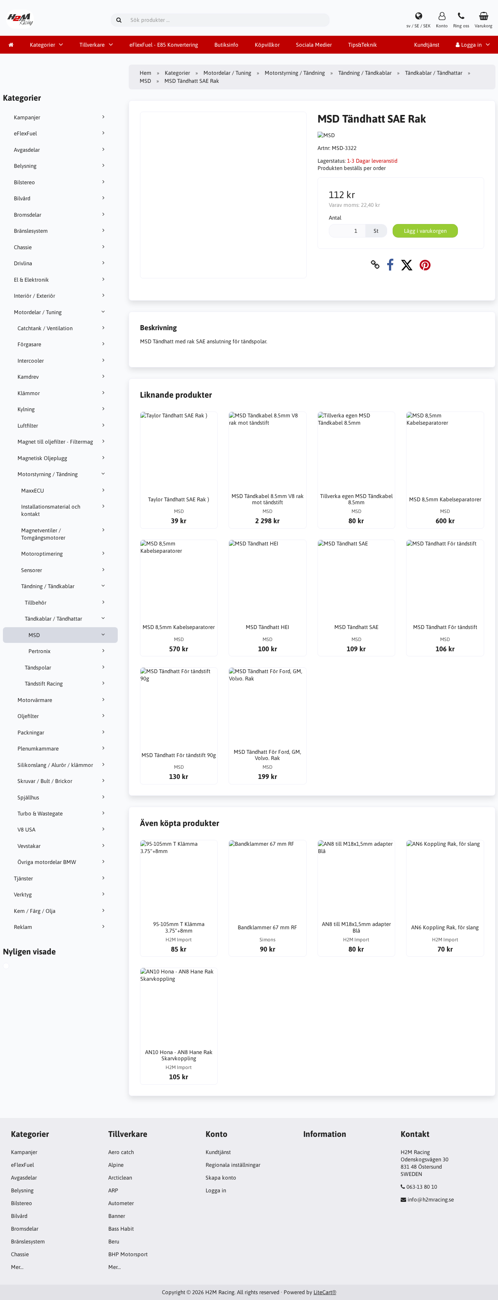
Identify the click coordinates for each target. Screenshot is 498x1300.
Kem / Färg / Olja (34, 911)
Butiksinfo (226, 45)
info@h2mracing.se (431, 1199)
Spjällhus (28, 797)
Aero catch (121, 1152)
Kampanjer (27, 117)
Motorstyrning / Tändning (47, 474)
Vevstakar (28, 846)
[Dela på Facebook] (390, 264)
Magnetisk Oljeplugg (42, 458)
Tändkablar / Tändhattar (53, 619)
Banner (116, 1216)
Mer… (17, 1267)
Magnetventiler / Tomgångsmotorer (43, 534)
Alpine (116, 1165)
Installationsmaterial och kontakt (50, 510)
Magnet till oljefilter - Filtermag (55, 442)
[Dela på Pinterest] (425, 264)
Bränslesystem (31, 231)
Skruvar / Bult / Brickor (44, 781)
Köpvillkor (267, 45)
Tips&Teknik (362, 45)
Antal (335, 218)
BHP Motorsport (128, 1254)
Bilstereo (24, 182)
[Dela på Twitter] (407, 264)
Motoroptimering (42, 554)
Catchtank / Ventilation (45, 328)
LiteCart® (325, 1292)
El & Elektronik (31, 280)
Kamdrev (28, 377)
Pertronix (39, 651)
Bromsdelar (27, 215)
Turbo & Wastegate (40, 813)
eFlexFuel (25, 133)
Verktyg (23, 894)
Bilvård (22, 198)
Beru (113, 1241)
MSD (34, 635)
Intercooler (30, 361)
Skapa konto (221, 1177)
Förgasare (29, 344)
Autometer (121, 1203)
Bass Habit (121, 1229)
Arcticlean (120, 1177)
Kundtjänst (426, 45)
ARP (113, 1190)
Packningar (30, 732)
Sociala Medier (314, 45)
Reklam (23, 927)
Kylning (26, 409)
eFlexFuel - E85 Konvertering (163, 45)
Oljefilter (28, 716)
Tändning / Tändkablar (47, 586)
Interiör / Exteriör (34, 296)
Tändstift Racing (44, 683)
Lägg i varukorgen (425, 231)
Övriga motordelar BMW (46, 862)
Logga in (216, 1190)
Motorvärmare (34, 700)
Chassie (23, 247)
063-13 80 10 (421, 1187)
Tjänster (23, 878)
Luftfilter (27, 426)
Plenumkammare (38, 748)
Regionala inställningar (233, 1165)
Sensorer (31, 570)
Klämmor (28, 393)
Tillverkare (92, 45)
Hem (145, 73)
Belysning (25, 166)
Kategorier (42, 45)
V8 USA (26, 829)
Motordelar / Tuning (38, 312)
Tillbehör (35, 602)
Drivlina (23, 263)
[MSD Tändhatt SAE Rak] (13, 967)
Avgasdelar (27, 150)
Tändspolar (38, 667)
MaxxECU (32, 490)
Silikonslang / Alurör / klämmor (55, 765)
